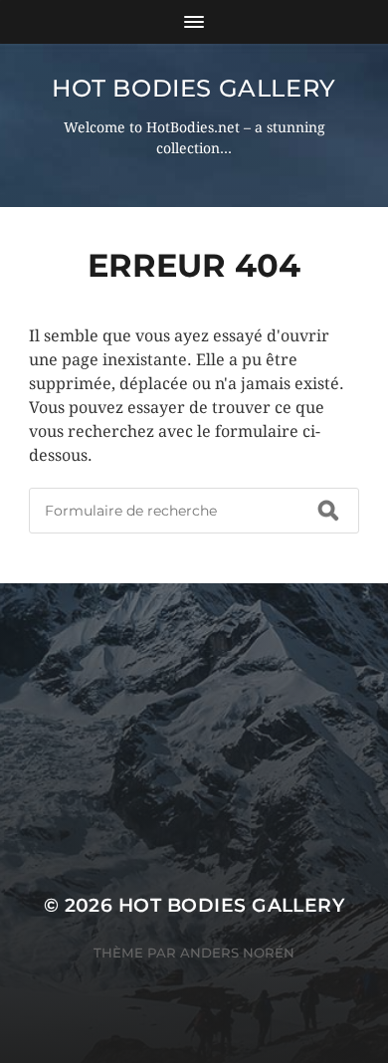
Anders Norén (237, 952)
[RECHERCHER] (328, 510)
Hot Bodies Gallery (194, 88)
